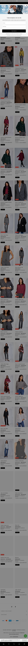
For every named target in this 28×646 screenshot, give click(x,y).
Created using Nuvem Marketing (14, 35)
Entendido (24, 640)
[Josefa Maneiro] (3, 644)
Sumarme (14, 31)
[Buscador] (14, 644)
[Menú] (8, 644)
